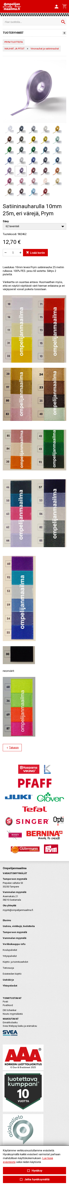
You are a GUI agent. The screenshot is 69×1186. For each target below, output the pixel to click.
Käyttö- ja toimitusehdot (15, 961)
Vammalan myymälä (14, 938)
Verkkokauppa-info (14, 944)
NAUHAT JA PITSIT (14, 48)
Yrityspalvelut (10, 956)
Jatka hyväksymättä (34, 1179)
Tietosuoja (8, 968)
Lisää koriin (35, 252)
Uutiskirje (8, 979)
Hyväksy (34, 1170)
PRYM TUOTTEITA (13, 42)
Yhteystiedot (10, 985)
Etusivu (7, 920)
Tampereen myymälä (15, 932)
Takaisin (12, 748)
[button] (56, 6)
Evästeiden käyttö (12, 973)
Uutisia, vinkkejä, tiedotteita (19, 926)
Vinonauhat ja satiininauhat (45, 48)
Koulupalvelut (10, 950)
